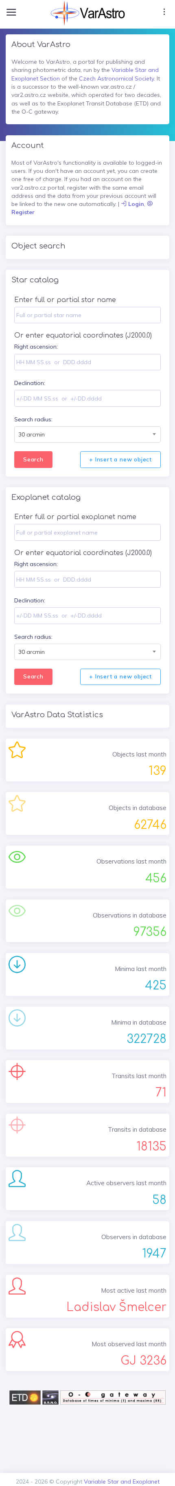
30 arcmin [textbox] (31, 434)
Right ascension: (36, 346)
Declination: (29, 383)
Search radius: (33, 419)
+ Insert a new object (120, 459)
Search (33, 459)
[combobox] (87, 434)
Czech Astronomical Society (116, 78)
